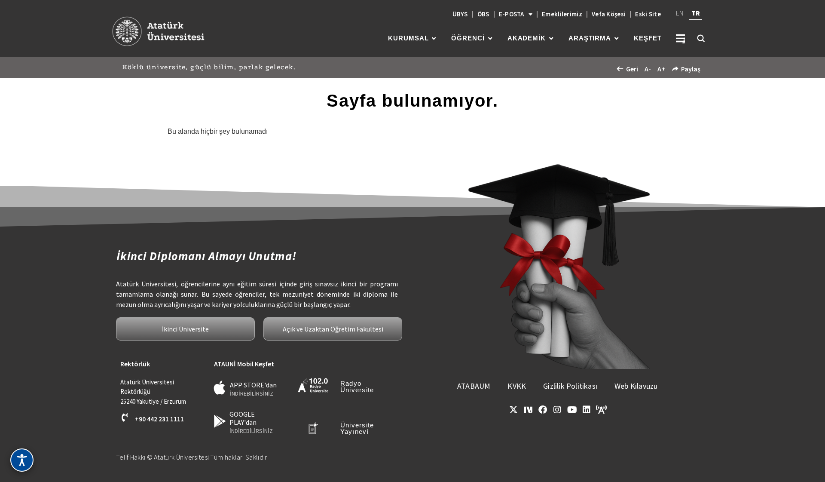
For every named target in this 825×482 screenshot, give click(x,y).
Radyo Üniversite (357, 386)
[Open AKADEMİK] (551, 38)
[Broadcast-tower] (601, 409)
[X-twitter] (513, 409)
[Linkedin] (586, 409)
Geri (632, 68)
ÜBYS (460, 14)
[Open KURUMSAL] (434, 38)
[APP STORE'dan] (219, 387)
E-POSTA (511, 14)
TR (695, 13)
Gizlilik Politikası (570, 386)
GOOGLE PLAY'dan (243, 418)
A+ (661, 68)
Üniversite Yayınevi (357, 428)
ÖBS (483, 14)
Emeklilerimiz (562, 14)
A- (648, 68)
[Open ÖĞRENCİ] (490, 38)
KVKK (516, 386)
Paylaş (690, 68)
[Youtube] (572, 409)
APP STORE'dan (253, 385)
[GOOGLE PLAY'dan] (219, 421)
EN (679, 13)
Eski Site (648, 14)
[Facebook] (542, 409)
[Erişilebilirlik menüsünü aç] (22, 460)
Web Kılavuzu (635, 386)
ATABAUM (473, 386)
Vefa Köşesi (609, 14)
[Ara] (700, 38)
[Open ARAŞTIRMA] (616, 38)
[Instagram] (557, 409)
